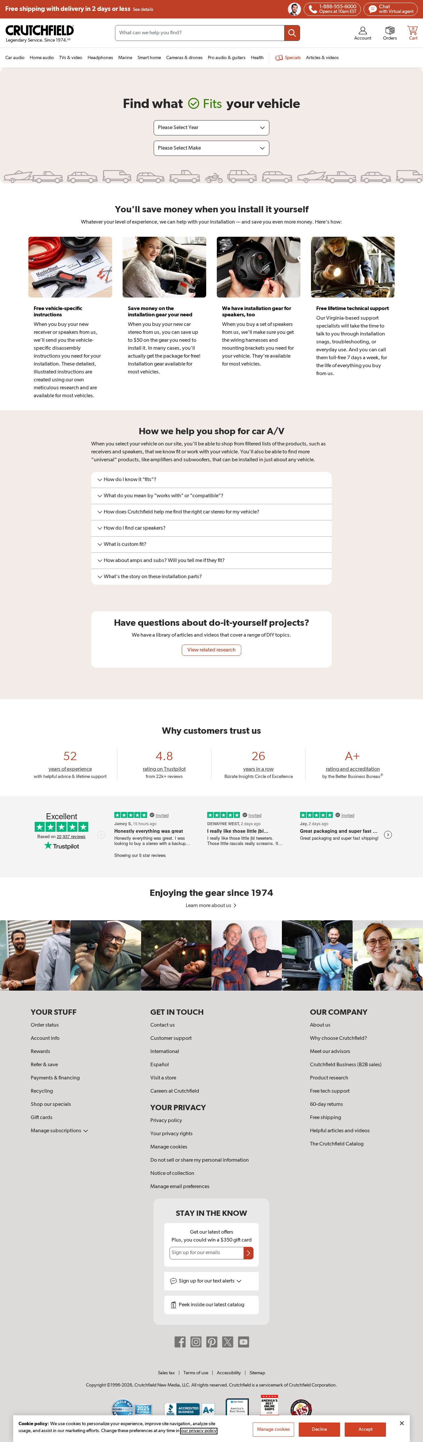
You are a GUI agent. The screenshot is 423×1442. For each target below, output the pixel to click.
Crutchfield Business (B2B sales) (346, 1065)
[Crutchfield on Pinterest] (211, 1341)
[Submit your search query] (292, 33)
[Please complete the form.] (248, 1253)
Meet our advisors (330, 1051)
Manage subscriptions (56, 1131)
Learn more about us (209, 905)
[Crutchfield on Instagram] (196, 1341)
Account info (45, 1038)
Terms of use (195, 1373)
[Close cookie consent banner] (401, 1423)
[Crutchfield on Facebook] (180, 1341)
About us (320, 1025)
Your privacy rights (171, 1134)
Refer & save (44, 1065)
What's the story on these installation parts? (153, 577)
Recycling (42, 1091)
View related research (211, 650)
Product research (329, 1078)
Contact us (162, 1025)
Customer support (171, 1038)
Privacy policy (166, 1120)
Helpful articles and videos (340, 1131)
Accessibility (229, 1373)
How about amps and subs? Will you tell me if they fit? (164, 560)
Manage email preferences (180, 1186)
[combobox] (207, 33)
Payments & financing (55, 1078)
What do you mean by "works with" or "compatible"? (163, 496)
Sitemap (257, 1373)
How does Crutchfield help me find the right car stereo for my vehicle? (181, 512)
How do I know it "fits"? (130, 479)
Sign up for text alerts (207, 1281)
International (164, 1051)
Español (159, 1065)
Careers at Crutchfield (174, 1091)
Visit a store (163, 1078)
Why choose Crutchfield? (338, 1038)
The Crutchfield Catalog (337, 1144)
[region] (211, 955)
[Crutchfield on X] (227, 1341)
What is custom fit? (125, 544)
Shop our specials (51, 1104)
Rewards (40, 1051)
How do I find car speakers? (135, 528)
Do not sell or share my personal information (199, 1160)
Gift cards (42, 1117)
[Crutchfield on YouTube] (243, 1341)
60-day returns (326, 1104)
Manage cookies (168, 1147)
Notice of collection (172, 1173)
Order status (45, 1025)
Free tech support (330, 1091)
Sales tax (166, 1373)
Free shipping (79, 9)
